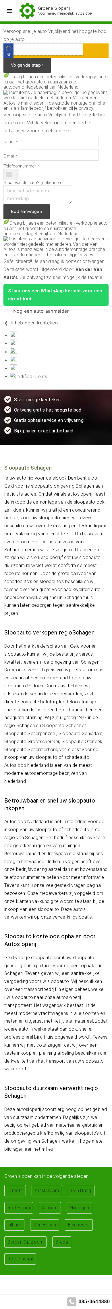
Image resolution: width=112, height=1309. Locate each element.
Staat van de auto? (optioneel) (32, 182)
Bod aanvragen (26, 211)
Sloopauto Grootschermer (31, 741)
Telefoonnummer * (21, 166)
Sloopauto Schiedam (81, 733)
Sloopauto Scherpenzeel (30, 733)
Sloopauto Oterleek (82, 741)
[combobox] (11, 174)
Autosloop (15, 765)
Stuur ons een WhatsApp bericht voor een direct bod (55, 295)
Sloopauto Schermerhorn (30, 749)
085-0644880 (94, 1301)
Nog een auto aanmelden (40, 311)
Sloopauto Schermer (64, 725)
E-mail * (10, 156)
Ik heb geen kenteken (33, 323)
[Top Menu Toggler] (8, 11)
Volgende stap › (27, 65)
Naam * (10, 141)
